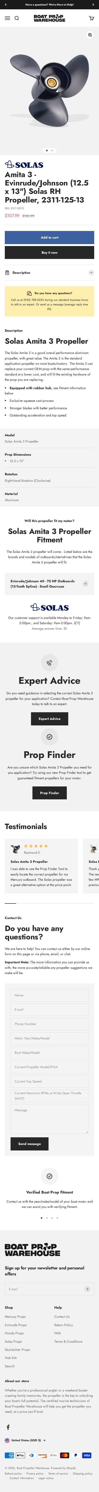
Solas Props (13, 1341)
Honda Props (14, 1333)
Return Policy (63, 1325)
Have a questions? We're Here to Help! (49, 4)
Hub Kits (11, 1357)
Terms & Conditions (68, 1341)
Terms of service (58, 1473)
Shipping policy (82, 1473)
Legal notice (45, 1478)
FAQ (57, 1333)
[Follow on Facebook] (8, 1427)
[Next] (93, 4)
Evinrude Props (16, 1325)
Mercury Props (15, 1316)
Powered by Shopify (63, 1468)
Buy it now (50, 252)
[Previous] (5, 4)
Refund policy (13, 1473)
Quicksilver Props (17, 1349)
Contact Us (62, 1316)
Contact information (22, 1478)
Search (10, 1366)
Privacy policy (34, 1473)
